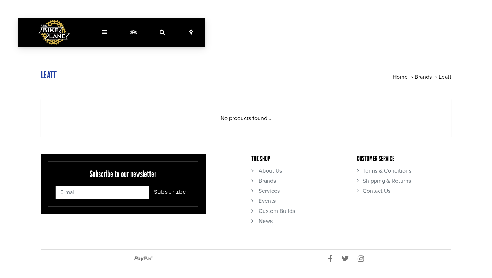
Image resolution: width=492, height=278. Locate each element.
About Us (269, 170)
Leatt (445, 77)
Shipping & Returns (387, 180)
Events (266, 201)
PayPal (143, 259)
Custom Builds (276, 211)
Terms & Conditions (387, 170)
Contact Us (376, 191)
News (265, 221)
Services (268, 191)
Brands (423, 77)
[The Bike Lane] (54, 32)
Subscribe (170, 192)
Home (400, 77)
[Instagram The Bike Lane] (364, 259)
